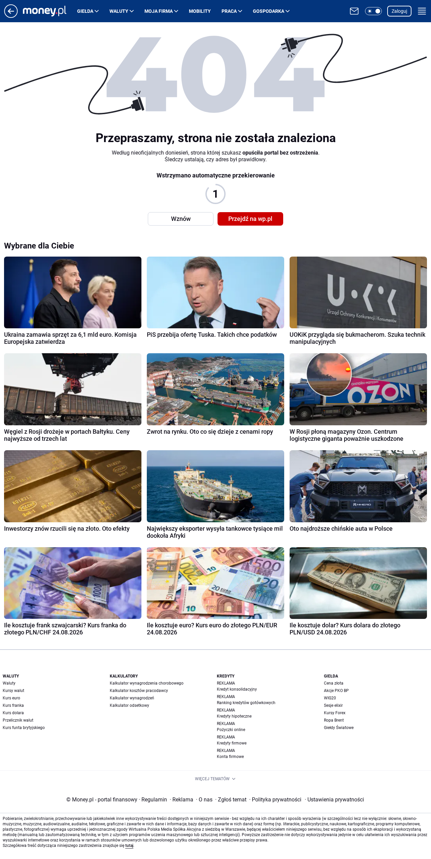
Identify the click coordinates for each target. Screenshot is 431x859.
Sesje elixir (333, 705)
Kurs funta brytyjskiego (24, 727)
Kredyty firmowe (231, 743)
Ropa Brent (334, 720)
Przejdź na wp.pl (250, 218)
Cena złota (333, 683)
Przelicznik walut (18, 720)
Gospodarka (268, 11)
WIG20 (330, 698)
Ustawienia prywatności (334, 799)
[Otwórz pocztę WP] (354, 11)
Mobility (200, 11)
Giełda (85, 11)
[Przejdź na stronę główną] (11, 16)
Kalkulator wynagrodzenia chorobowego (147, 683)
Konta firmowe (230, 756)
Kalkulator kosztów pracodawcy (139, 690)
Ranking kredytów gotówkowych (246, 702)
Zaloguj (399, 11)
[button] (373, 11)
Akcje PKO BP (336, 690)
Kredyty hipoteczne (234, 716)
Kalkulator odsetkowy (129, 705)
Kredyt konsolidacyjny (237, 689)
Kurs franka (13, 705)
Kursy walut (13, 690)
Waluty (118, 11)
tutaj (129, 845)
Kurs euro (11, 698)
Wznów (181, 218)
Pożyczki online (231, 729)
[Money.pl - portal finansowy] (50, 11)
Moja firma (158, 11)
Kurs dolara (13, 713)
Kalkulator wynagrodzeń (132, 698)
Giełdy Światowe (339, 727)
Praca (229, 11)
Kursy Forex (334, 713)
